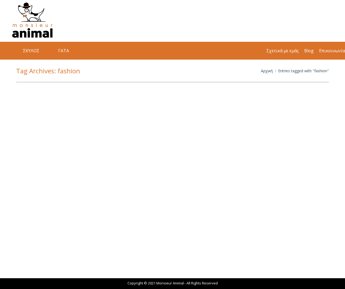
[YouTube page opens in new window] (328, 21)
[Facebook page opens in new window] (304, 21)
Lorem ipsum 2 (42, 237)
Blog (26, 246)
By (47, 246)
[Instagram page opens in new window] (316, 21)
